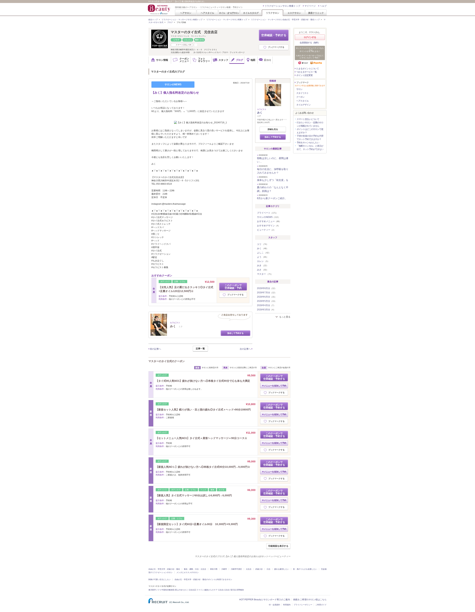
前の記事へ (155, 349)
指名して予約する (235, 333)
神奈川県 (213, 569)
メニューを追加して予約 (275, 386)
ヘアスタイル (207, 12)
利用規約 (287, 605)
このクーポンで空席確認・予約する (274, 377)
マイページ (310, 6)
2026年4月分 (266, 305)
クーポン (300, 97)
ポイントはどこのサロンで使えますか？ (310, 131)
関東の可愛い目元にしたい (159, 579)
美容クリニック (316, 12)
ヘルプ (323, 6)
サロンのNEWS (268, 217)
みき (262, 265)
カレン (263, 261)
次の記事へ (245, 349)
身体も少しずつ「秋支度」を (272, 180)
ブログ (170, 22)
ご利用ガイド (321, 605)
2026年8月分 (266, 288)
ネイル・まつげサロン (229, 12)
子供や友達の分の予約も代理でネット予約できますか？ (310, 138)
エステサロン (294, 12)
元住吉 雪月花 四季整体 (234, 590)
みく (259, 112)
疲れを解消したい (281, 569)
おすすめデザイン (268, 225)
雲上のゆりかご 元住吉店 (185, 590)
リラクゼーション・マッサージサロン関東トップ (226, 20)
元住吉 (248, 569)
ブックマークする (276, 47)
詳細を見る (273, 129)
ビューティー (266, 230)
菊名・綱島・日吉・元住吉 (195, 569)
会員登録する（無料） (310, 42)
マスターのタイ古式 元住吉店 (194, 32)
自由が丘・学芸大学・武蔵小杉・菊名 (164, 569)
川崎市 (224, 569)
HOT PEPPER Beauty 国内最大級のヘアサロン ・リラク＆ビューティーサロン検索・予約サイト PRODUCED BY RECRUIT (159, 9)
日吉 (268, 569)
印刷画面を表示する (278, 546)
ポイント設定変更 (304, 75)
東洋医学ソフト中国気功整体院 (161, 590)
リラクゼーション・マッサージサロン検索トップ (182, 20)
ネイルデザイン (303, 104)
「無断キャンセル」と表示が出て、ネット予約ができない (310, 148)
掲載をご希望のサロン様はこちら (310, 599)
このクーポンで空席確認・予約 (233, 286)
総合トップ (153, 20)
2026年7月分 (266, 292)
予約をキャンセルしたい (308, 142)
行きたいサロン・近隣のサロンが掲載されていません (310, 124)
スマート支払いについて (308, 119)
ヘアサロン (185, 12)
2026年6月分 (266, 297)
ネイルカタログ (251, 12)
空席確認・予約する (273, 35)
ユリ (262, 244)
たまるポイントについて (307, 68)
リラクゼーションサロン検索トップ (282, 6)
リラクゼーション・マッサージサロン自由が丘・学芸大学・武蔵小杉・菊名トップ (285, 20)
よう (262, 257)
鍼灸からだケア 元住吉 (214, 590)
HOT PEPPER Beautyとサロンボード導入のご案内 (264, 599)
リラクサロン (272, 12)
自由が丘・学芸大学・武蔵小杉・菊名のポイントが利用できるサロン (203, 579)
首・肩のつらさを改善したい (305, 569)
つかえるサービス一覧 (306, 72)
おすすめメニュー (269, 221)
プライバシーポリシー (303, 605)
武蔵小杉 (259, 569)
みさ (262, 269)
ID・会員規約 (274, 605)
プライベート (267, 213)
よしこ (264, 252)
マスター (265, 274)
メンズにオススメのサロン (187, 572)
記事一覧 (200, 348)
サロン (299, 89)
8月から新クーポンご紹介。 (272, 198)
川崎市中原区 (236, 569)
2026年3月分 (266, 309)
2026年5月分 (266, 301)
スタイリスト (302, 93)
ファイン (200, 590)
